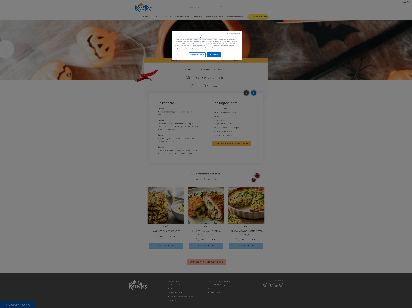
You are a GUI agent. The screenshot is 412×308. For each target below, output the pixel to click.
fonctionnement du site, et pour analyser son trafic (202, 38)
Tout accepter (214, 54)
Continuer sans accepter (233, 33)
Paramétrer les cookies (197, 54)
